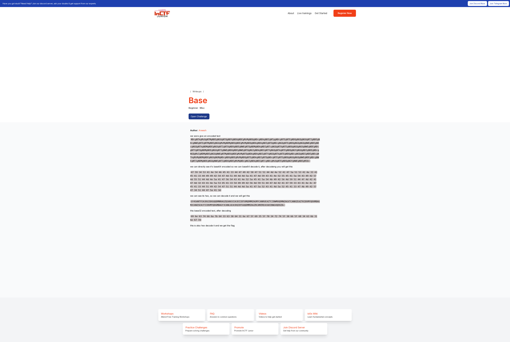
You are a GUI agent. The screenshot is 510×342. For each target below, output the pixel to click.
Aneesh (202, 130)
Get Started (321, 13)
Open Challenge (199, 116)
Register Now (345, 13)
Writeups (197, 91)
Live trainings (304, 13)
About (291, 13)
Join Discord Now (477, 3)
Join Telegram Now (498, 3)
